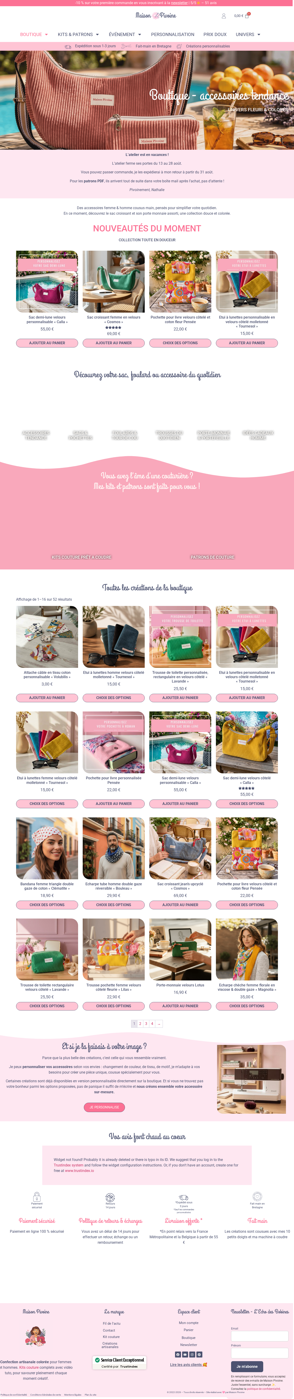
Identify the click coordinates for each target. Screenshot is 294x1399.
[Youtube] (185, 1354)
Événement (122, 34)
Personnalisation (172, 34)
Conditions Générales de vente (45, 1394)
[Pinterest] (199, 1354)
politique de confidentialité (263, 1389)
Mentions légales (72, 1394)
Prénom (236, 1345)
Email (234, 1328)
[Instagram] (192, 1354)
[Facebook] (178, 1354)
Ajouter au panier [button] (47, 343)
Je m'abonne (247, 1366)
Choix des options (180, 343)
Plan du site (90, 1394)
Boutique (31, 34)
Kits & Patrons (75, 34)
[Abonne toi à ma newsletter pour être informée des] (180, 1270)
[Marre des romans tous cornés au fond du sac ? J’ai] (246, 1270)
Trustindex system (68, 1165)
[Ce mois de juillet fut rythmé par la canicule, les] (48, 1270)
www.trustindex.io (79, 1171)
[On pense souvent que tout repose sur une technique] (114, 1270)
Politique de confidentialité (13, 1394)
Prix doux (215, 34)
